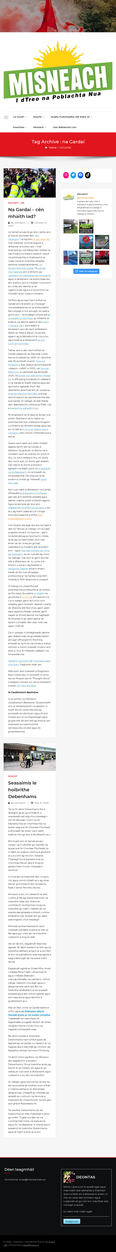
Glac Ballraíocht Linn (64, 127)
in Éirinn (26, 597)
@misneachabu (85, 198)
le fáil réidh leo (42, 239)
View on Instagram (88, 271)
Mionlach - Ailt (16, 202)
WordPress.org (31, 1245)
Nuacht (37, 116)
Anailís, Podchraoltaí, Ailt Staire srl (70, 116)
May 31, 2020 (41, 803)
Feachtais (18, 127)
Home (52, 147)
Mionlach (38, 127)
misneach (19, 222)
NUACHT (13, 776)
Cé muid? (18, 116)
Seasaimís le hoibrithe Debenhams (22, 789)
